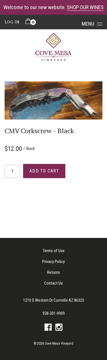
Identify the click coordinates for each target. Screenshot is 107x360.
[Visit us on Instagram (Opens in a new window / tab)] (58, 329)
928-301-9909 (54, 313)
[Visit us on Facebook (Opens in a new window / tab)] (48, 329)
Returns (53, 272)
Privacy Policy (53, 261)
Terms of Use (53, 250)
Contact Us (53, 283)
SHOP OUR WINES (85, 7)
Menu (88, 23)
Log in (12, 21)
